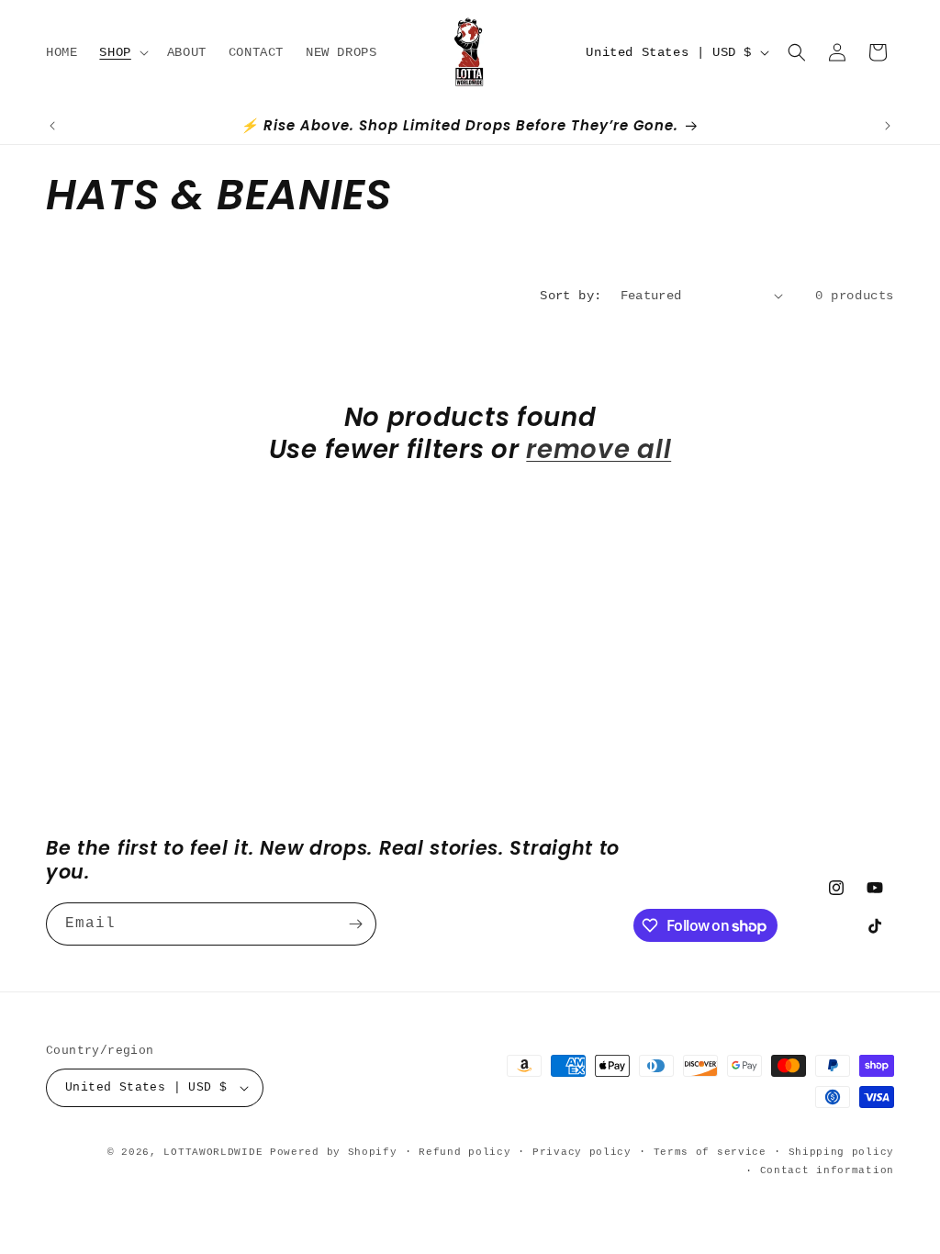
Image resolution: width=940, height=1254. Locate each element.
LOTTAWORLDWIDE (213, 1152)
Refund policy (464, 1152)
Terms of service (710, 1152)
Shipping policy (842, 1152)
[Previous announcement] (52, 125)
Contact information (827, 1170)
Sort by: (570, 295)
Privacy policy (582, 1152)
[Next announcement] (887, 125)
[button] (121, 52)
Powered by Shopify (333, 1152)
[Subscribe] (355, 924)
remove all (598, 450)
